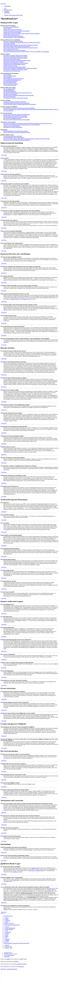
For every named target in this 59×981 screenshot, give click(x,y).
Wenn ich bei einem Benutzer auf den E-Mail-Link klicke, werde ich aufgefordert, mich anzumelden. (26, 51)
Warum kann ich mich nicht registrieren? (12, 29)
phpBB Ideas (16, 880)
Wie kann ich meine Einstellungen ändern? (13, 41)
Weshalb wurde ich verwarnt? (10, 65)
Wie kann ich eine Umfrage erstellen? (11, 59)
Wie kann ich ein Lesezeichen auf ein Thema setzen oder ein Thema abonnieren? (21, 124)
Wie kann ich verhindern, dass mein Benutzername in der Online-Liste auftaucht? (21, 42)
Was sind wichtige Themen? (9, 82)
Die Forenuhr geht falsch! (9, 43)
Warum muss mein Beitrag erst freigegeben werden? (15, 69)
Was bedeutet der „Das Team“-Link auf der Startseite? (15, 98)
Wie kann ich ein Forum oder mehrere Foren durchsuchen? (16, 114)
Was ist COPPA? (7, 28)
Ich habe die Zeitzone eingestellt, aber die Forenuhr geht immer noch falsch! (20, 45)
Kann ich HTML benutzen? (9, 76)
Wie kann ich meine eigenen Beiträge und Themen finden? (16, 119)
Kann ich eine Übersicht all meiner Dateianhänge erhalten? (16, 132)
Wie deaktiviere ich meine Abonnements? (12, 127)
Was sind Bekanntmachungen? (10, 81)
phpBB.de (25, 299)
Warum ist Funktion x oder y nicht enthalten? (13, 137)
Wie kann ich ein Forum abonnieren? (11, 126)
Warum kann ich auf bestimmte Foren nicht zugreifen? (15, 63)
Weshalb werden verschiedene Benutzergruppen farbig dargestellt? (18, 95)
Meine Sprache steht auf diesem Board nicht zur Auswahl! (16, 46)
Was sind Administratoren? (9, 88)
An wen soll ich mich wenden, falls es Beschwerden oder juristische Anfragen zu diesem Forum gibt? (26, 138)
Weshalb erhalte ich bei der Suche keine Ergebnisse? (15, 115)
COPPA (23, 186)
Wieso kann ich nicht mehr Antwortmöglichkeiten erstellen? (17, 60)
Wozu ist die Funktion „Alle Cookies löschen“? (14, 37)
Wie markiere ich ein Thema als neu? (11, 71)
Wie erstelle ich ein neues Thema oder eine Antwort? (15, 55)
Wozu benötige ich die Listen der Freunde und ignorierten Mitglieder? (19, 108)
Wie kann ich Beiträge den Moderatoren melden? (14, 67)
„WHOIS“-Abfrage (51, 889)
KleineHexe (21, 966)
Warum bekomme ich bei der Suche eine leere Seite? (15, 117)
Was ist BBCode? (7, 74)
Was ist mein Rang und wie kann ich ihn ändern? (14, 50)
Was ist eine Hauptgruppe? (9, 96)
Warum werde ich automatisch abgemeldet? (13, 36)
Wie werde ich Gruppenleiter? (10, 94)
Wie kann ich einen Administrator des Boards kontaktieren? (16, 140)
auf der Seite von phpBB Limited (36, 870)
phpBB (8, 959)
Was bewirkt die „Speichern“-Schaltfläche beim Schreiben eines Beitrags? (20, 68)
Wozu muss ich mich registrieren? (11, 27)
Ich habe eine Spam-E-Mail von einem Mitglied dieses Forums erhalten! (19, 104)
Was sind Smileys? (7, 77)
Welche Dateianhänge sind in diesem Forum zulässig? (15, 131)
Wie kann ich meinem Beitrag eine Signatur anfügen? (15, 58)
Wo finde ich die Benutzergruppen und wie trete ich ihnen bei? (17, 92)
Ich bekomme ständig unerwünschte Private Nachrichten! (16, 103)
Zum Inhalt (3, 3)
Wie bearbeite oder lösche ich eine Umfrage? (13, 61)
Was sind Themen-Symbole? (9, 85)
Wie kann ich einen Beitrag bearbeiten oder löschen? (15, 56)
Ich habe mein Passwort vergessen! (11, 34)
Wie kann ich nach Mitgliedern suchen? (12, 118)
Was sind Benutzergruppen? (9, 91)
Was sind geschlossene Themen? (10, 83)
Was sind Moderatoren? (8, 90)
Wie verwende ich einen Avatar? (10, 49)
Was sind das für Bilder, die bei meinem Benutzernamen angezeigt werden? (20, 47)
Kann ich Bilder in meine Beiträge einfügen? (13, 78)
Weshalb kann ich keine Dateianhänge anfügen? (14, 64)
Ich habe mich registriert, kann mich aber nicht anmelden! (16, 31)
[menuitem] (5, 8)
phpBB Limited (14, 299)
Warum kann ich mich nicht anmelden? (12, 32)
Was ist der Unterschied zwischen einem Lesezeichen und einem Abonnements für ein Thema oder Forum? (27, 123)
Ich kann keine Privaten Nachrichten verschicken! (14, 101)
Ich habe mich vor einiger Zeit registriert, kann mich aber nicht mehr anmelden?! (21, 33)
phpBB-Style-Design (22, 964)
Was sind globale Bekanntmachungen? (12, 79)
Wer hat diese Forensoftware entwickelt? (12, 136)
